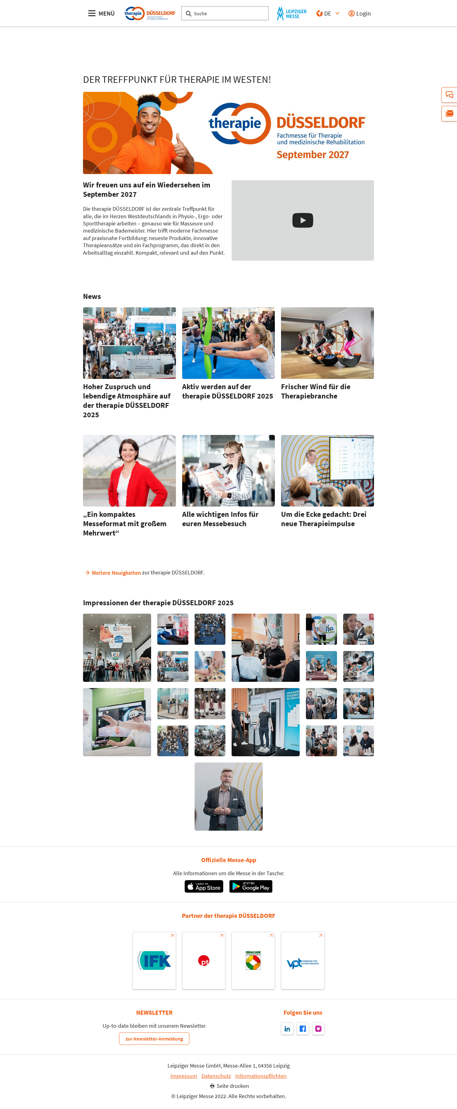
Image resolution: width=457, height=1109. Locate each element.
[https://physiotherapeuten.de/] (203, 960)
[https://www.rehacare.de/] (253, 960)
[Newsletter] (449, 113)
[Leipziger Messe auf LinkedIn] (287, 1028)
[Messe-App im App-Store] (204, 886)
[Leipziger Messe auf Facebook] (303, 1028)
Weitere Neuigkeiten (116, 572)
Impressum (183, 1076)
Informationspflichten (261, 1076)
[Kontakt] (449, 95)
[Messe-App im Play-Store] (250, 886)
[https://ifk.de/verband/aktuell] (154, 960)
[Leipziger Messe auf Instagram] (318, 1028)
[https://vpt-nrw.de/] (302, 960)
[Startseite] (149, 13)
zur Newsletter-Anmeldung (154, 1039)
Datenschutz (216, 1076)
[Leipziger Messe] (292, 13)
